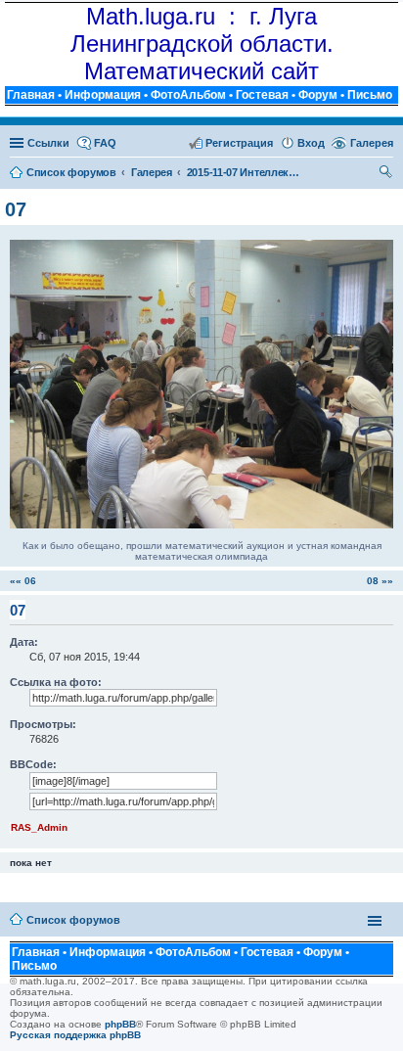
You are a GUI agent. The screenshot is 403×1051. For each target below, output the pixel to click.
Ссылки (48, 143)
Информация (103, 95)
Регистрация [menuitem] (239, 143)
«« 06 (23, 580)
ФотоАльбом (188, 95)
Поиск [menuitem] (386, 174)
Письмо (369, 95)
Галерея (371, 143)
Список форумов (73, 920)
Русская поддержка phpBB (75, 1034)
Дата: (24, 642)
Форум (317, 95)
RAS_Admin (39, 827)
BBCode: (33, 764)
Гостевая (262, 95)
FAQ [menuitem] (105, 143)
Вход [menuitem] (311, 143)
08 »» (380, 580)
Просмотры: (43, 724)
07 (15, 209)
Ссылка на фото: (56, 682)
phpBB (120, 1024)
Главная (31, 95)
